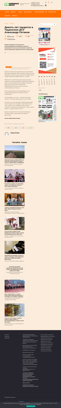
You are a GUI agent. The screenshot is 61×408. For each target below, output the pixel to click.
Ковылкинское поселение (47, 342)
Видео (20, 11)
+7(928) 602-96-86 (35, 4)
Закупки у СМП (26, 382)
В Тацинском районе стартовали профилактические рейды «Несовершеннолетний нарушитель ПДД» (14, 268)
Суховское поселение (46, 347)
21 (49, 82)
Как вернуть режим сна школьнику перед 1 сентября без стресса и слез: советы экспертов (14, 185)
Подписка (7, 15)
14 (49, 81)
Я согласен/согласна (31, 406)
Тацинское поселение (19, 123)
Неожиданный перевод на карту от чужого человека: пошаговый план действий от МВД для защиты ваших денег (14, 257)
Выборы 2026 (52, 11)
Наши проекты (28, 11)
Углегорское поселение (46, 350)
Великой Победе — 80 (41, 11)
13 (46, 81)
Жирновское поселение (46, 339)
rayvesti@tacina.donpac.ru (37, 5)
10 (39, 81)
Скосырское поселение (46, 346)
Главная (7, 11)
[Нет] (59, 404)
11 (41, 81)
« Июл (40, 90)
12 (44, 81)
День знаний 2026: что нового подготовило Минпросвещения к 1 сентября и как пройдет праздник (14, 295)
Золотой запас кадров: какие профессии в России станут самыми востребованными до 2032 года (14, 233)
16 (54, 81)
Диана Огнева (15, 132)
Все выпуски (42, 121)
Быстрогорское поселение (47, 334)
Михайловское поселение (47, 344)
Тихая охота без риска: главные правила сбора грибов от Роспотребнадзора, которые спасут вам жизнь (14, 320)
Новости (13, 11)
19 (44, 82)
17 (39, 82)
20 (47, 82)
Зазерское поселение (46, 341)
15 (51, 81)
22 (52, 82)
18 (41, 82)
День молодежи (9, 123)
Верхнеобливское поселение (47, 336)
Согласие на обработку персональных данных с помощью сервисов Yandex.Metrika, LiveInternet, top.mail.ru (29, 375)
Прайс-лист (7, 338)
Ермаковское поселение (46, 338)
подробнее (27, 403)
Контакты (14, 15)
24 (39, 84)
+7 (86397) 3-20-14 (35, 2)
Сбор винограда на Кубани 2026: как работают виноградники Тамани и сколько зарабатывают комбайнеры (14, 161)
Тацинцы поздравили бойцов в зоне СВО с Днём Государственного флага (14, 209)
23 (54, 82)
